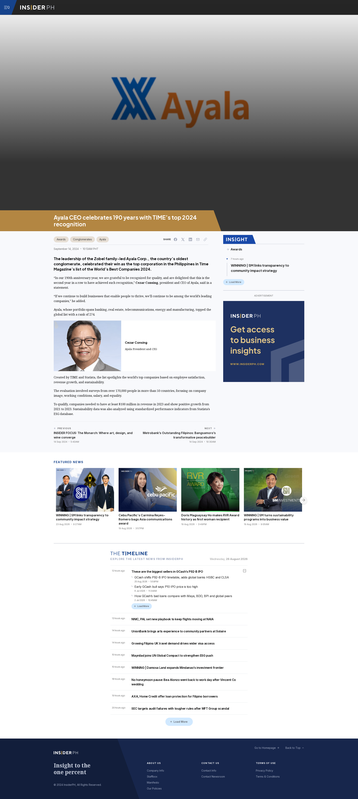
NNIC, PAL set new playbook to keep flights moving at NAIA (172, 619)
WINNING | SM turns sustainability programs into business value (269, 517)
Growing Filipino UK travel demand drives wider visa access (172, 643)
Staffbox (152, 776)
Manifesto (153, 782)
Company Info (155, 770)
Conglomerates (82, 239)
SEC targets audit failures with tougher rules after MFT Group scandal (180, 708)
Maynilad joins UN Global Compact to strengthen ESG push (172, 655)
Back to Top (293, 747)
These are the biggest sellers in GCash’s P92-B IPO (167, 571)
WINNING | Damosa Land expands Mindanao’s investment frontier (177, 668)
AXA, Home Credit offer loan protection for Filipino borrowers (174, 696)
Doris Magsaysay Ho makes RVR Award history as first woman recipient (210, 517)
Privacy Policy (264, 770)
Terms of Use (266, 763)
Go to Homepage (265, 747)
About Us (154, 763)
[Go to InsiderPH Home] (37, 7)
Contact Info (208, 770)
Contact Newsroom (213, 776)
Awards (61, 239)
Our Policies (154, 788)
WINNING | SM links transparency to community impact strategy (260, 268)
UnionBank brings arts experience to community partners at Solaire (178, 631)
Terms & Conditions (268, 776)
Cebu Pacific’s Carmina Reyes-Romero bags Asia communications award (145, 519)
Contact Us (210, 763)
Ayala (102, 239)
